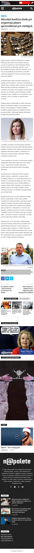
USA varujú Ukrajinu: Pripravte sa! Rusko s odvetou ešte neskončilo (6, 312)
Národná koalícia (25, 270)
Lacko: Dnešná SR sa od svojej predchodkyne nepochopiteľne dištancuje (27, 312)
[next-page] (18, 318)
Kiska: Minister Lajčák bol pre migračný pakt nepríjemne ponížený (25, 289)
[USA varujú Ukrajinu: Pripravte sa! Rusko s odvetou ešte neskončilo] (6, 305)
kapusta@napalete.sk (7, 538)
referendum (29, 272)
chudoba (9, 270)
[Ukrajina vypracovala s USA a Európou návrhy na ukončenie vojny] (5, 520)
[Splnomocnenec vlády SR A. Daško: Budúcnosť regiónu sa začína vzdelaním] (5, 501)
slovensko (16, 273)
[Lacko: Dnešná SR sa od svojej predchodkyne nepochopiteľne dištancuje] (28, 305)
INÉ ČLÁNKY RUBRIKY (11, 298)
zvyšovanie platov (25, 273)
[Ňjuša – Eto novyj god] (17, 436)
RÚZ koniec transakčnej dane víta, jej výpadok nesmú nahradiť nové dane (21, 510)
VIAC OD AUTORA (24, 298)
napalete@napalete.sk (7, 540)
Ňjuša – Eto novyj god (10, 447)
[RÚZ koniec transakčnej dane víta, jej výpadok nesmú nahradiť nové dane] (5, 511)
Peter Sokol (9, 272)
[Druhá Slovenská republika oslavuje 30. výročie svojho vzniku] (17, 305)
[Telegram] (7, 278)
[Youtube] (23, 487)
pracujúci (22, 272)
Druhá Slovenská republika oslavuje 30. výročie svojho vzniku (17, 311)
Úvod (2, 12)
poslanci (16, 272)
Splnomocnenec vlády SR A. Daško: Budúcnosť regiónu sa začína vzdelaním (21, 501)
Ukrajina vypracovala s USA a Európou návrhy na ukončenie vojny (21, 520)
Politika (6, 12)
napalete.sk (4, 29)
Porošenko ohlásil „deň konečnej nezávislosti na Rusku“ (7, 289)
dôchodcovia (16, 270)
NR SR (3, 272)
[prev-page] (16, 318)
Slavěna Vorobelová (7, 273)
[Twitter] (11, 278)
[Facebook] (3, 278)
